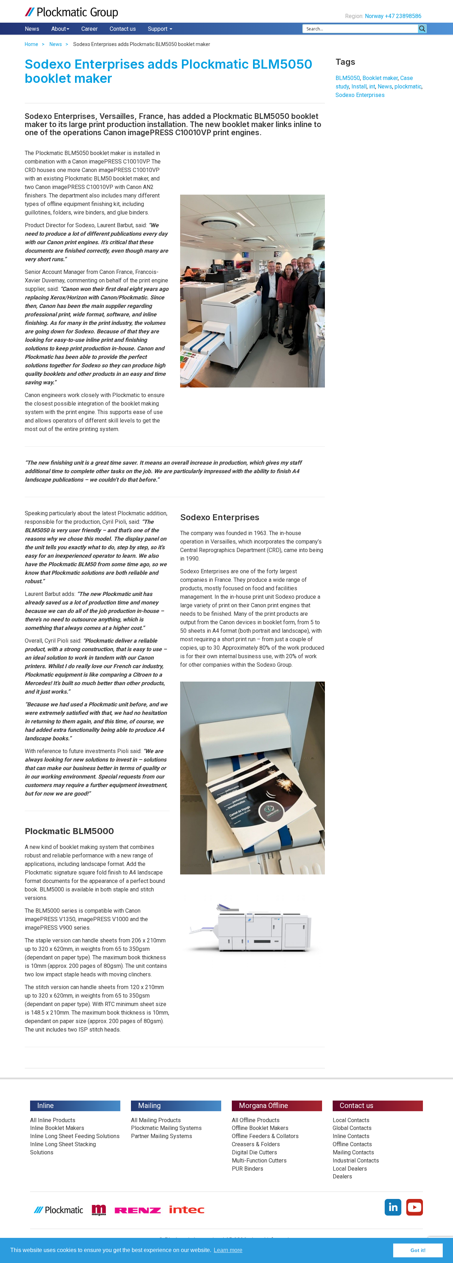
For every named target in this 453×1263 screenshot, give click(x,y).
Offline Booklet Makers (260, 1128)
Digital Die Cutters (254, 1152)
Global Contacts (352, 1128)
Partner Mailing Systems (161, 1136)
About (58, 28)
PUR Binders (247, 1168)
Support (158, 28)
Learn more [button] (228, 1250)
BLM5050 (348, 78)
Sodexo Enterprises (360, 95)
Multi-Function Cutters (259, 1160)
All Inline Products (52, 1120)
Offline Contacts (352, 1144)
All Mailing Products (156, 1120)
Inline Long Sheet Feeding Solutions (75, 1136)
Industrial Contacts (356, 1160)
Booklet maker (380, 78)
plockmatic (408, 86)
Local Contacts (351, 1120)
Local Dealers (350, 1168)
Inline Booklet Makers (57, 1128)
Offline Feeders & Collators (265, 1136)
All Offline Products (256, 1120)
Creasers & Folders (256, 1144)
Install (359, 86)
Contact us (123, 28)
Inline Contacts (351, 1136)
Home (31, 44)
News (32, 28)
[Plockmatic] (71, 13)
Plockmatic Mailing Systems (166, 1128)
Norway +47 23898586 (394, 16)
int (372, 86)
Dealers (342, 1176)
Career (89, 28)
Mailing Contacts (353, 1152)
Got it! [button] (418, 1250)
